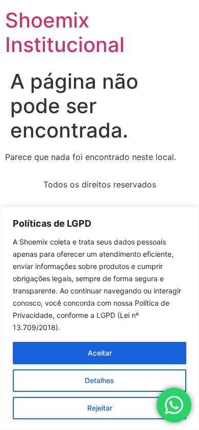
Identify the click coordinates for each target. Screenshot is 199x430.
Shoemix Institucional (65, 32)
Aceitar (100, 352)
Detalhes (99, 380)
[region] (99, 318)
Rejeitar (99, 408)
